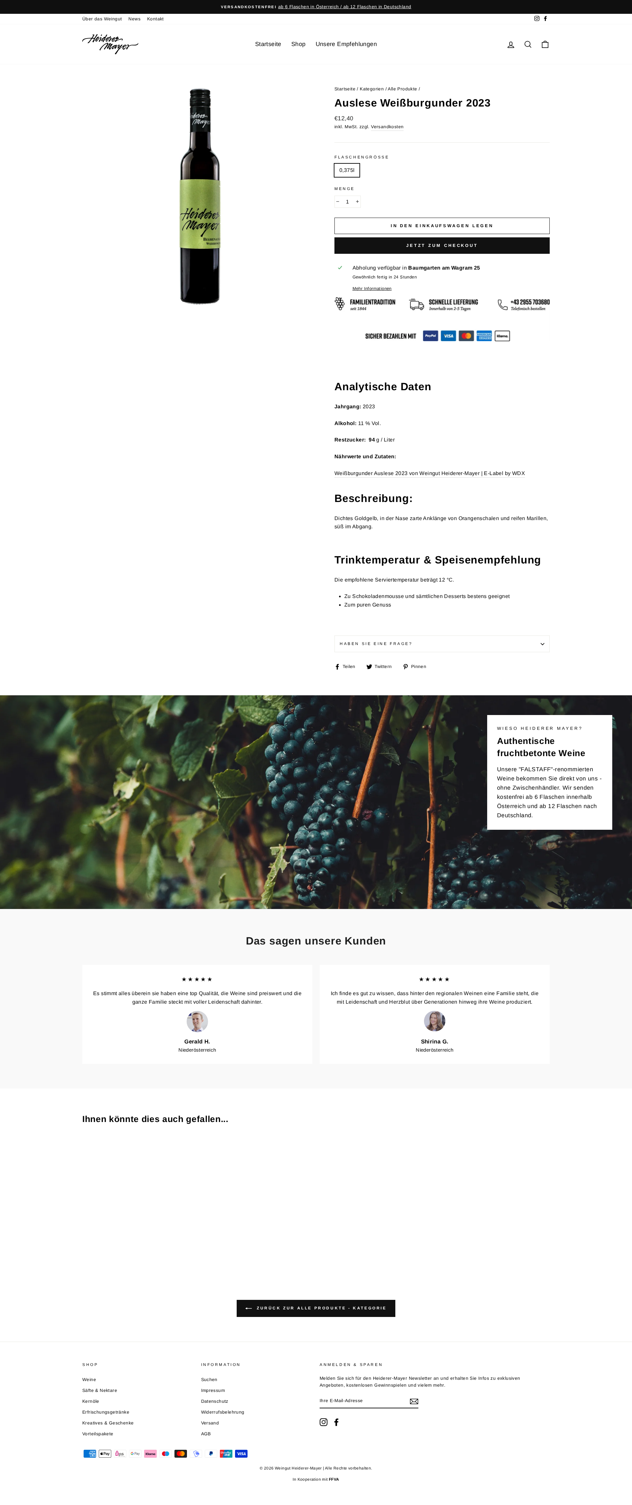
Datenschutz (214, 1401)
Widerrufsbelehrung (223, 1412)
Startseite (268, 44)
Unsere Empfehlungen (346, 44)
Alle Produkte (402, 88)
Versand (210, 1423)
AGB (206, 1433)
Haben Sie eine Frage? (376, 643)
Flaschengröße (361, 157)
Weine (89, 1379)
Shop (298, 44)
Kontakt (155, 18)
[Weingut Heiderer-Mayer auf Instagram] (324, 1422)
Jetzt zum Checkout (442, 245)
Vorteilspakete (98, 1433)
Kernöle (90, 1401)
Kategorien (372, 88)
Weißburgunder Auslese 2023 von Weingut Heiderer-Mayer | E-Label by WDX (429, 473)
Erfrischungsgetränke (105, 1412)
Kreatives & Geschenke (108, 1423)
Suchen (209, 1379)
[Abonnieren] (414, 1401)
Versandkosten (387, 126)
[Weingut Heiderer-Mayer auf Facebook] (336, 1422)
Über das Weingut (102, 18)
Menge (344, 188)
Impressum (213, 1390)
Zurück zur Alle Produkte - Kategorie (320, 1308)
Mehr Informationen (372, 288)
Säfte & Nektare (99, 1390)
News (134, 18)
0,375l (347, 170)
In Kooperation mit (316, 1479)
